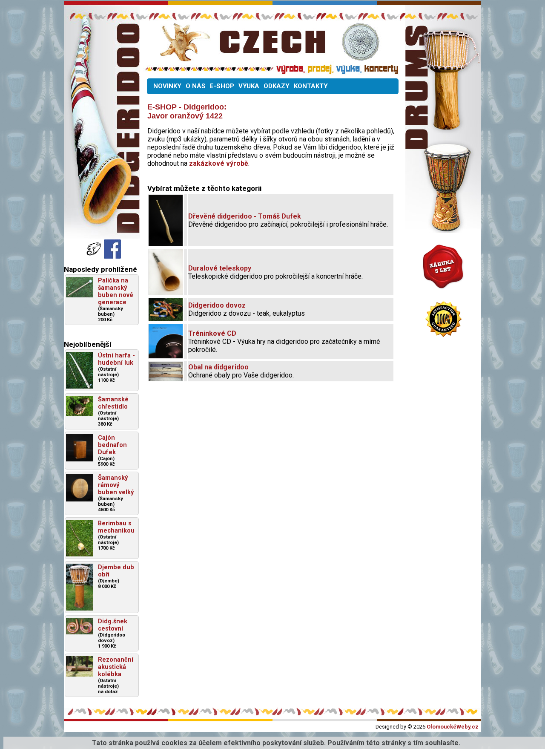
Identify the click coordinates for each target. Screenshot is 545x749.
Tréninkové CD (212, 333)
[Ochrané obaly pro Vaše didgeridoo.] (166, 378)
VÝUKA (248, 86)
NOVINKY (167, 86)
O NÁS (196, 86)
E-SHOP (222, 86)
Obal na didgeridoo (218, 367)
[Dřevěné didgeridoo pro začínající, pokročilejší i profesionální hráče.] (166, 243)
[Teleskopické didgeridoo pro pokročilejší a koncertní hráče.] (166, 292)
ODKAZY (277, 86)
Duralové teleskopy (219, 268)
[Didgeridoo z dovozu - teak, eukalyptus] (166, 318)
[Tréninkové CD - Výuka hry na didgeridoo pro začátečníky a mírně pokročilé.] (166, 356)
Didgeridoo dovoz (217, 305)
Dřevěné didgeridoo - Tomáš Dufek (244, 216)
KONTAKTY (311, 86)
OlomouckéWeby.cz (453, 726)
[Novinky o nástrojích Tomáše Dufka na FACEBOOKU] (94, 256)
